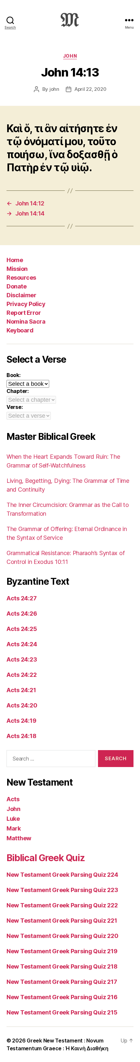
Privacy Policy (26, 303)
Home (15, 260)
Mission (17, 268)
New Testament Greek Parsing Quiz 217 (62, 981)
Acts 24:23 (22, 659)
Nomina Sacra (26, 321)
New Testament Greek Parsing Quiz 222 (62, 905)
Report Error (24, 312)
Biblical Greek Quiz (46, 857)
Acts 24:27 (21, 598)
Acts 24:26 (22, 613)
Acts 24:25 (22, 628)
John (70, 56)
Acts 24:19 (21, 720)
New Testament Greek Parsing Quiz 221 (62, 920)
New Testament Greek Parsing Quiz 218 (62, 966)
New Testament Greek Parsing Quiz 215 (62, 1012)
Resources (21, 277)
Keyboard (20, 330)
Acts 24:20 (22, 705)
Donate (16, 286)
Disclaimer (21, 295)
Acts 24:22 (21, 674)
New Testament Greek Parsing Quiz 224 (62, 874)
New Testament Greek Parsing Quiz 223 (62, 890)
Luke (13, 818)
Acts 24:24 (22, 644)
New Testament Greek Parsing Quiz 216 (62, 997)
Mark (14, 828)
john (54, 89)
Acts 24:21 (21, 690)
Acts (13, 799)
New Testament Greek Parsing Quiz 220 (62, 935)
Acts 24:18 (21, 736)
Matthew (19, 838)
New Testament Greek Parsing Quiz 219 (62, 951)
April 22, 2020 (90, 89)
